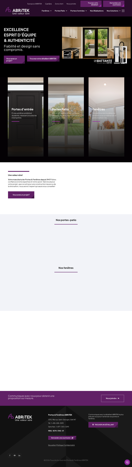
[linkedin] (19, 455)
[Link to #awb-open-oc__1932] (123, 11)
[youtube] (15, 455)
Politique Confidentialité (66, 445)
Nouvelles (52, 445)
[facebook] (10, 455)
